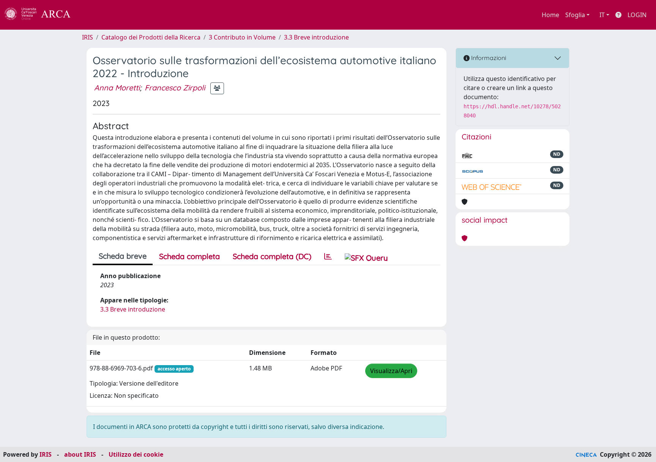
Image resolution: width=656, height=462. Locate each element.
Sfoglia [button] (575, 15)
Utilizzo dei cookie (136, 454)
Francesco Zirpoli (175, 87)
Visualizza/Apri (391, 371)
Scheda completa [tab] (189, 256)
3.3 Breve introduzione (316, 37)
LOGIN (637, 15)
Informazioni (488, 58)
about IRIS (80, 454)
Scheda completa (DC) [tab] (272, 256)
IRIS (87, 37)
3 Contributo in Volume (242, 37)
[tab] (328, 256)
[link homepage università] (91, 15)
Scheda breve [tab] (123, 256)
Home (550, 15)
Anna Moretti (117, 87)
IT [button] (602, 15)
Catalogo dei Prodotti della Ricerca (150, 37)
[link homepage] (42, 15)
